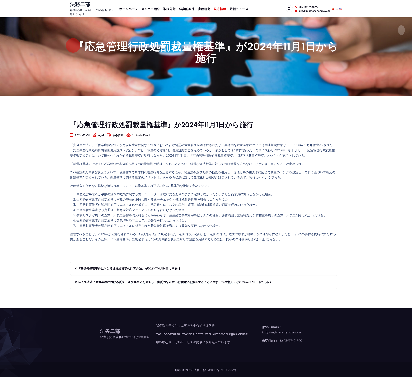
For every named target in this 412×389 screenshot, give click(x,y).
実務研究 (204, 9)
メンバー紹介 (150, 9)
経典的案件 (187, 9)
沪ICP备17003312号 (222, 370)
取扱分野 (169, 9)
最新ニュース (239, 9)
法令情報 (220, 9)
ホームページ (128, 9)
